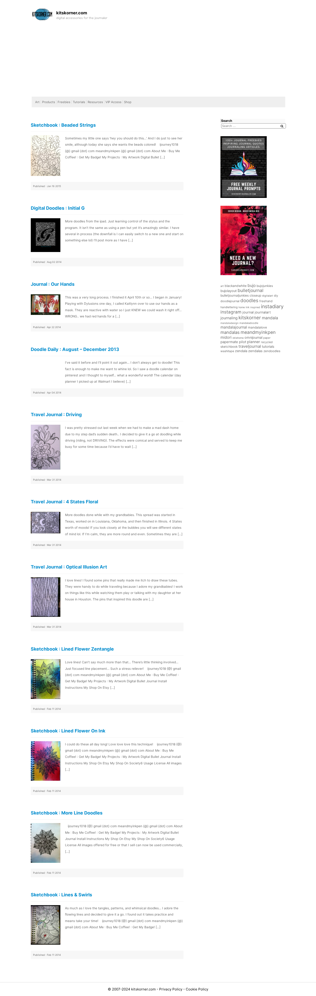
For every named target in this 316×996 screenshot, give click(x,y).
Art (37, 102)
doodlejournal (229, 301)
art (222, 286)
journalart (263, 312)
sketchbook (229, 346)
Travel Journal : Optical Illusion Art (69, 567)
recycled (267, 342)
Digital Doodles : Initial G (58, 208)
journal (248, 312)
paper (266, 337)
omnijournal (253, 337)
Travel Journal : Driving (56, 414)
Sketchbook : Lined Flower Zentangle (72, 649)
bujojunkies (265, 286)
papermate (229, 342)
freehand (266, 301)
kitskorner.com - (145, 989)
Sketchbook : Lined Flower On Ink (68, 731)
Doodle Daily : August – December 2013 (75, 349)
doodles (249, 300)
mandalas (230, 332)
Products (48, 102)
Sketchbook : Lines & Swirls (61, 895)
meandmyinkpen (258, 332)
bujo (252, 285)
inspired (255, 307)
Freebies (64, 102)
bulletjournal (250, 290)
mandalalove (257, 327)
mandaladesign (229, 323)
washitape (227, 351)
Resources (95, 102)
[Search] (282, 126)
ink (247, 307)
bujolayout (228, 291)
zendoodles (271, 351)
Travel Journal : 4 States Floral (64, 501)
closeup (255, 295)
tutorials (268, 346)
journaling (229, 318)
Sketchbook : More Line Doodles (66, 813)
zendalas (255, 351)
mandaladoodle (248, 323)
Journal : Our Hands (52, 284)
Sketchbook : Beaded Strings (63, 125)
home (242, 307)
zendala (241, 351)
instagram (231, 312)
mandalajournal (233, 327)
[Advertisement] (158, 57)
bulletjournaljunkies (234, 295)
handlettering (229, 307)
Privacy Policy (171, 989)
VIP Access (113, 102)
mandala (270, 317)
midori (226, 337)
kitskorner (250, 317)
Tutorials (79, 102)
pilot (242, 342)
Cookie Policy (197, 989)
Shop (127, 102)
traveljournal (250, 346)
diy (276, 295)
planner (253, 342)
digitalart (267, 295)
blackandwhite (236, 286)
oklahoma (238, 337)
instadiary (272, 306)
